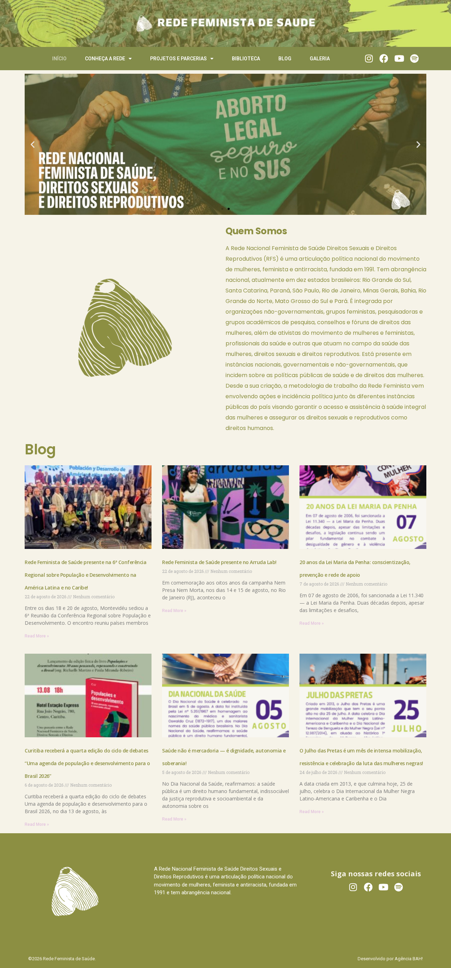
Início (59, 58)
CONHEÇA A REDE (105, 58)
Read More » (37, 636)
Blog (284, 58)
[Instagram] (368, 58)
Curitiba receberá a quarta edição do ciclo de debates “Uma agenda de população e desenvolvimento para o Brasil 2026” (87, 763)
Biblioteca (246, 58)
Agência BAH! (409, 958)
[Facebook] (383, 58)
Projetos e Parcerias (178, 58)
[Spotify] (414, 58)
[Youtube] (399, 58)
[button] (32, 144)
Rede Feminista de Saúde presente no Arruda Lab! (220, 562)
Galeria (320, 58)
